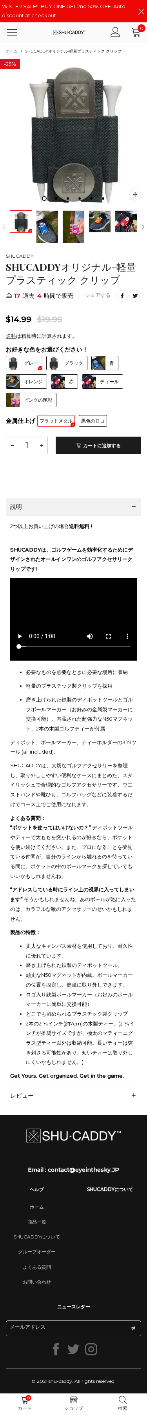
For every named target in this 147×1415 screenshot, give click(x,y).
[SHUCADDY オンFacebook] (56, 1349)
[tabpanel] (73, 132)
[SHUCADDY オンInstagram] (91, 1349)
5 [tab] (91, 198)
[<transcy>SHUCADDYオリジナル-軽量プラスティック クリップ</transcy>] (73, 132)
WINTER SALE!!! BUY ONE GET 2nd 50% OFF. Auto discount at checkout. (63, 10)
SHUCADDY (19, 256)
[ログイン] (115, 32)
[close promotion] (141, 11)
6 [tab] (103, 198)
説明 (16, 506)
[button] (4, 227)
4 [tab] (79, 198)
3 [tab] (68, 198)
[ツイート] (135, 296)
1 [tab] (44, 198)
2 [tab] (56, 198)
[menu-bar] (17, 32)
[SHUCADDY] (69, 32)
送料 (11, 336)
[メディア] (135, 194)
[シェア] (122, 296)
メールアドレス (27, 1327)
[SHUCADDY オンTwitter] (73, 1349)
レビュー (22, 1095)
